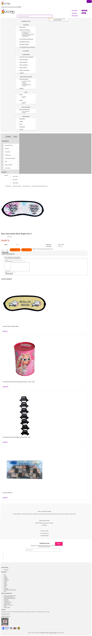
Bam (5, 591)
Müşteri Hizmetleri (8, 604)
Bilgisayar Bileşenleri (26, 31)
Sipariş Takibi (75, 15)
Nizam (5, 586)
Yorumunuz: (7, 271)
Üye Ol (83, 13)
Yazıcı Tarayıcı (25, 36)
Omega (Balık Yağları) (26, 84)
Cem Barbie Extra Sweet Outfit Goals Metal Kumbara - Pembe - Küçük (19, 381)
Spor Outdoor (25, 116)
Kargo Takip (74, 10)
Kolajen (24, 82)
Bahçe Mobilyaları (26, 111)
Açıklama (5, 252)
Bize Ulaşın (74, 13)
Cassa (5, 582)
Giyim (23, 97)
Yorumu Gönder (9, 273)
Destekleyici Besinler (26, 81)
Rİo (5, 587)
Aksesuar (24, 96)
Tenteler (24, 112)
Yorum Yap (10, 236)
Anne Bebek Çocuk (25, 21)
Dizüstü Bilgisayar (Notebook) (28, 34)
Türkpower (6, 579)
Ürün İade (6, 599)
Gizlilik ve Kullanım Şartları (10, 595)
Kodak (5, 577)
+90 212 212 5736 (5, 614)
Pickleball (6, 569)
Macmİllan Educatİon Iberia (10, 589)
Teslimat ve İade (7, 602)
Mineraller (24, 83)
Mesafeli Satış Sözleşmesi (9, 598)
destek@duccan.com (5, 616)
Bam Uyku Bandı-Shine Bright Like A (45, 249)
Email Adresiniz (8, 261)
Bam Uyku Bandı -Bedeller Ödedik (10, 326)
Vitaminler (24, 85)
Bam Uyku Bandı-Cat (7, 492)
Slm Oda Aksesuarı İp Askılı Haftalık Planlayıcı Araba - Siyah (16, 437)
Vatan (5, 583)
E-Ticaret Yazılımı (44, 535)
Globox (5, 580)
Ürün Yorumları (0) (8, 254)
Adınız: (6, 260)
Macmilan (6, 588)
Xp (4, 574)
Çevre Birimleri (25, 33)
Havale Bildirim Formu (9, 597)
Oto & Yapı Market (26, 107)
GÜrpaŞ (6, 578)
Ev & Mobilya (26, 50)
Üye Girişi (84, 10)
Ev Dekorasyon (26, 54)
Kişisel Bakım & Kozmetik (26, 76)
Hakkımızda (6, 603)
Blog (5, 606)
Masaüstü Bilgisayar (26, 35)
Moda (26, 92)
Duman (5, 584)
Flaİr (5, 575)
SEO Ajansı (44, 525)
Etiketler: (35, 248)
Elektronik (26, 24)
